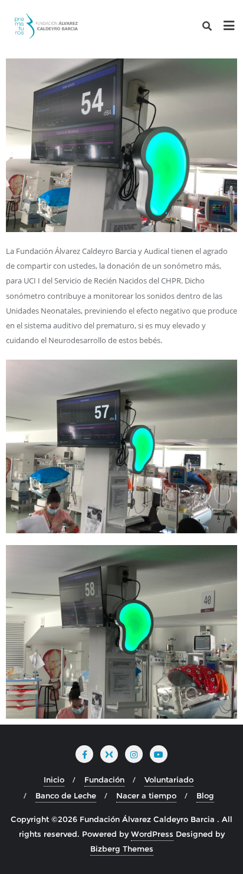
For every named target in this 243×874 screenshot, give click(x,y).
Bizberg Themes (121, 848)
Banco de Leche (65, 795)
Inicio (54, 779)
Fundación (104, 779)
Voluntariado (169, 779)
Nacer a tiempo (146, 795)
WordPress (152, 834)
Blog (205, 795)
